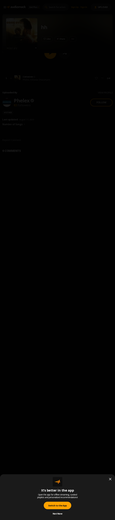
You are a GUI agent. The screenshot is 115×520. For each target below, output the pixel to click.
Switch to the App (57, 505)
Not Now (57, 513)
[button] (57, 260)
